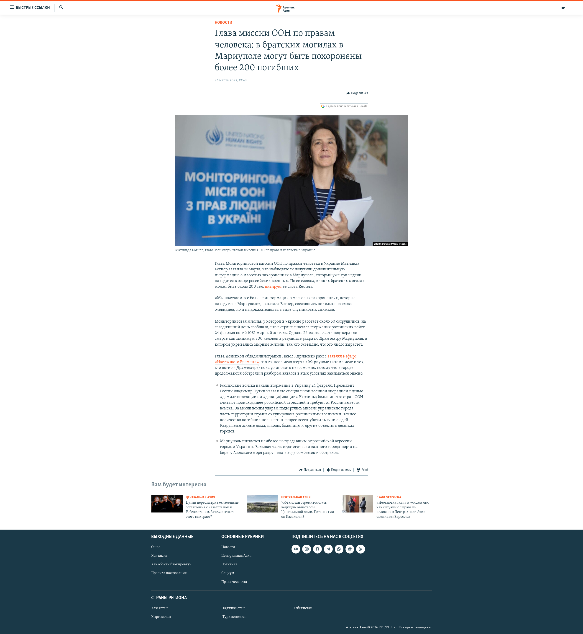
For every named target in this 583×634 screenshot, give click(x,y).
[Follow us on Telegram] (328, 549)
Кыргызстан (161, 617)
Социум (227, 573)
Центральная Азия (200, 497)
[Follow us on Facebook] (317, 549)
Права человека (388, 497)
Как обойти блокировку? (171, 564)
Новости (223, 23)
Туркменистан (234, 617)
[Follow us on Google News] (349, 549)
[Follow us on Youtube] (296, 549)
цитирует (274, 287)
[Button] (357, 93)
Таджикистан (233, 608)
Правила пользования (169, 573)
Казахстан (159, 608)
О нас (155, 547)
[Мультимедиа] (563, 8)
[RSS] (360, 549)
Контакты (159, 556)
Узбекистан (303, 608)
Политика (229, 564)
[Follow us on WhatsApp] (339, 549)
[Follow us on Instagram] (306, 549)
